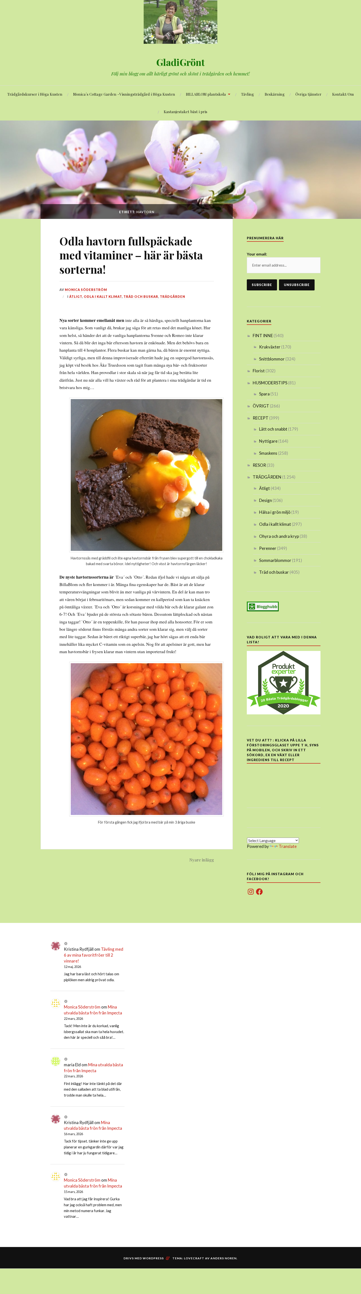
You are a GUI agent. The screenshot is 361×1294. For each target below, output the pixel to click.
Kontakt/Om (343, 94)
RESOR (259, 465)
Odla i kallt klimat (103, 297)
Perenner (267, 548)
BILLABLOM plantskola (206, 94)
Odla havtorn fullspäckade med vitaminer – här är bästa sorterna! (131, 255)
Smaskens (268, 453)
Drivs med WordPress (144, 1258)
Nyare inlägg (201, 859)
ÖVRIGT (261, 405)
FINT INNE (263, 335)
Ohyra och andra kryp (279, 536)
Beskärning (275, 94)
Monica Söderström (86, 290)
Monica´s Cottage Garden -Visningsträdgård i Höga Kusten (124, 94)
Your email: (257, 254)
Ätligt (75, 297)
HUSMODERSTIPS (270, 382)
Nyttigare (268, 441)
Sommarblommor (275, 560)
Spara (264, 393)
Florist (259, 370)
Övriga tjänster (308, 94)
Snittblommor (272, 358)
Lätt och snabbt (273, 429)
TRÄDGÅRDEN (172, 297)
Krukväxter (269, 346)
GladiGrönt (180, 62)
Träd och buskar (141, 297)
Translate (288, 846)
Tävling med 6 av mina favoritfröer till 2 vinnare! (93, 955)
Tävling (247, 94)
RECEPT (260, 418)
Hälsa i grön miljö (275, 512)
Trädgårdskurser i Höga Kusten (34, 94)
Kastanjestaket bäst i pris (185, 111)
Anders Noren (223, 1258)
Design (265, 500)
